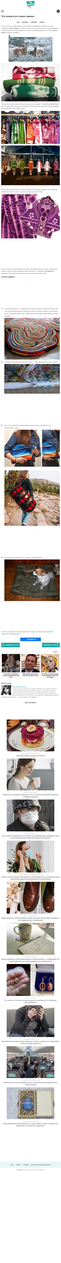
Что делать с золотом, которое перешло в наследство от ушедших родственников (31, 1001)
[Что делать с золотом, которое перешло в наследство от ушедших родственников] (30, 980)
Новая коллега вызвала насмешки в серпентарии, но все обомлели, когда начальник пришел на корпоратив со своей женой (30, 878)
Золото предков (30, 998)
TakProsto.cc (21, 1170)
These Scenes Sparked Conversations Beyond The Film (11, 675)
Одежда (41, 22)
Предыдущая (12, 645)
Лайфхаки (34, 22)
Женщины (25, 22)
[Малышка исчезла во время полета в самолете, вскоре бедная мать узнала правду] (30, 1063)
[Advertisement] (30, 253)
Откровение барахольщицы (30, 1121)
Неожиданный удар (30, 1039)
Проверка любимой (31, 957)
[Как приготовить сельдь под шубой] (30, 736)
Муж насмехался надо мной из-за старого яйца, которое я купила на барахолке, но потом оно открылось (30, 1125)
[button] (9, 36)
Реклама (25, 1165)
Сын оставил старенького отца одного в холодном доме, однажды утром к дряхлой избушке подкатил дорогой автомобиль (30, 837)
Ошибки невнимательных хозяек (30, 753)
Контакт (18, 1165)
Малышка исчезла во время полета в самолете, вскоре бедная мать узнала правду (30, 1083)
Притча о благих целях (30, 792)
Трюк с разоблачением (30, 916)
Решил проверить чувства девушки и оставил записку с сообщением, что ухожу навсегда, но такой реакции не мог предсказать (30, 960)
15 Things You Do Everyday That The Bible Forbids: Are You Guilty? (50, 675)
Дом (18, 22)
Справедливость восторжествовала (30, 874)
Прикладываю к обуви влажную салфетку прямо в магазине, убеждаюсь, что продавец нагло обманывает (30, 919)
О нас (12, 1165)
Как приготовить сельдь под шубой (30, 756)
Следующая (49, 645)
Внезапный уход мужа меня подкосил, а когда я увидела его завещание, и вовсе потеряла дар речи (30, 1042)
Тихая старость (30, 833)
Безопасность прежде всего (30, 1080)
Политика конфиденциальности (41, 1165)
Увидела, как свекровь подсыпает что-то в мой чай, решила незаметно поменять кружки (31, 796)
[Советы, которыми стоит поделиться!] (30, 4)
